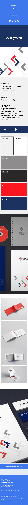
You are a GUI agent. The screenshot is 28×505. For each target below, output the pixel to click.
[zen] (18, 21)
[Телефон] (15, 21)
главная (14, 5)
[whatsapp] (13, 21)
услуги (14, 9)
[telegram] (10, 21)
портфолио (14, 12)
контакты (14, 15)
